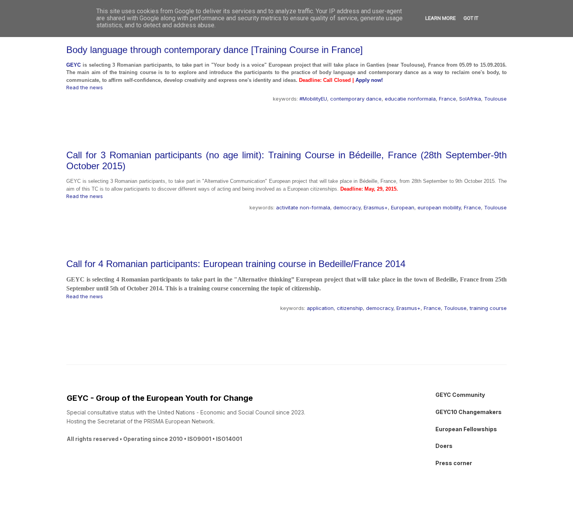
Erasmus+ (376, 207)
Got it (470, 18)
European (402, 207)
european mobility (439, 207)
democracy (347, 207)
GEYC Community (460, 394)
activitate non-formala (303, 207)
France (447, 99)
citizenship (350, 308)
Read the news (84, 87)
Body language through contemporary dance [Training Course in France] (214, 49)
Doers (444, 446)
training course (488, 308)
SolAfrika (470, 99)
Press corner (453, 463)
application (320, 308)
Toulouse (495, 99)
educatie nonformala (410, 99)
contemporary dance (356, 99)
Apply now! (369, 80)
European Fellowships (466, 429)
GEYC (73, 65)
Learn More (440, 18)
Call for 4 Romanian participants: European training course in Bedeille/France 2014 (235, 263)
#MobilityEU (313, 99)
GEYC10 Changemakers (468, 412)
